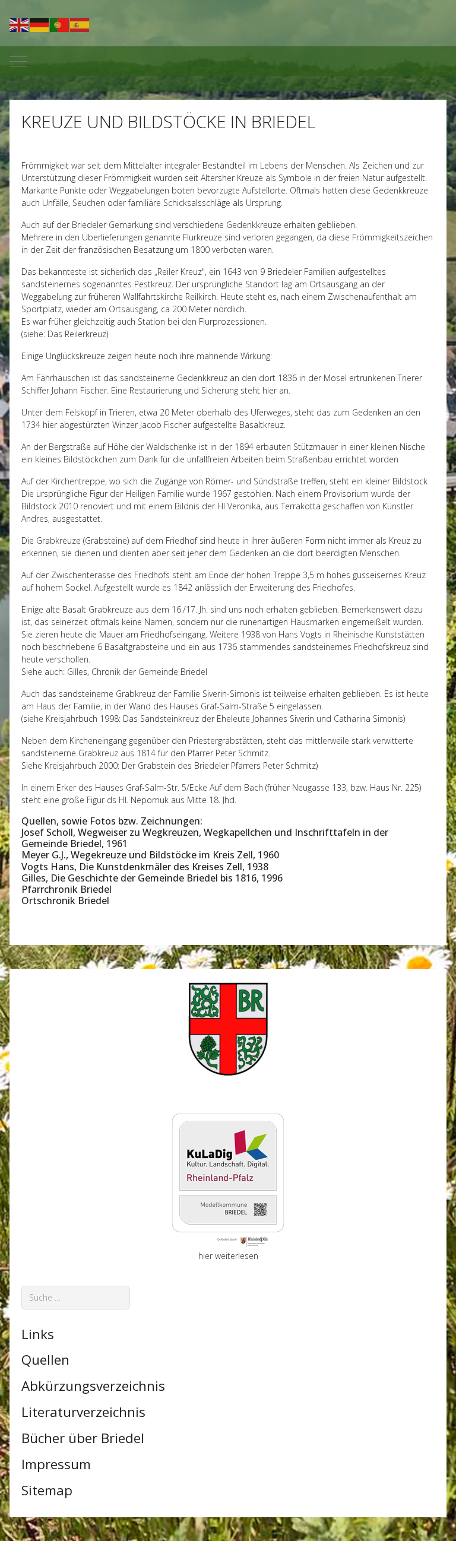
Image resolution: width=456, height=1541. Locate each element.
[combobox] (75, 1297)
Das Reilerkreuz (75, 334)
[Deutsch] (40, 24)
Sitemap (46, 1490)
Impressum (56, 1464)
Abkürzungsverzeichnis (93, 1386)
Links (37, 1334)
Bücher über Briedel (82, 1438)
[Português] (60, 24)
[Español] (80, 24)
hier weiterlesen (228, 1255)
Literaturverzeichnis (83, 1412)
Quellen (45, 1359)
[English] (20, 24)
